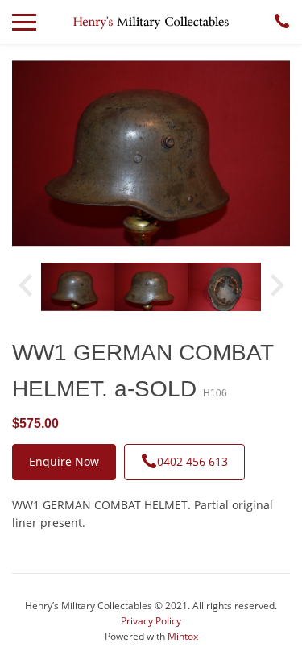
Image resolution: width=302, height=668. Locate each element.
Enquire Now (64, 461)
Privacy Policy (151, 621)
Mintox (183, 636)
